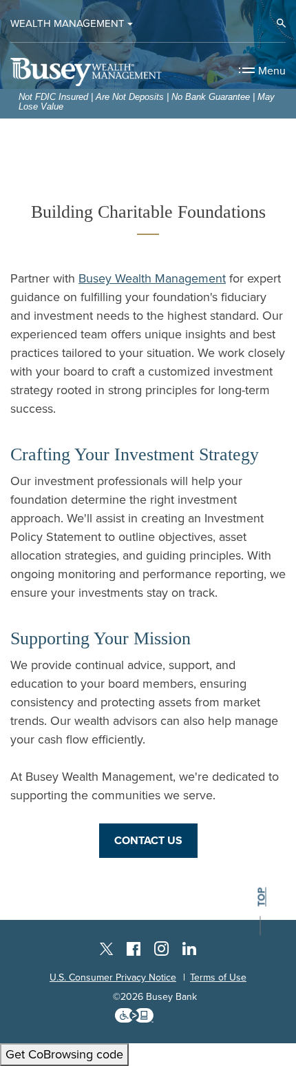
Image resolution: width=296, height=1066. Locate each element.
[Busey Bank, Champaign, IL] (86, 69)
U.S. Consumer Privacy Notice (113, 977)
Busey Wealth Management (152, 278)
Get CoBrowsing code (64, 1054)
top (261, 898)
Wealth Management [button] (67, 23)
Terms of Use (218, 977)
